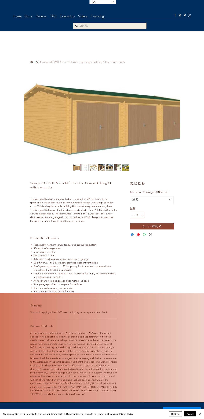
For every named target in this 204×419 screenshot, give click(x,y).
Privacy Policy (126, 413)
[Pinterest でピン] (138, 235)
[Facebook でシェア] (132, 235)
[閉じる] (200, 413)
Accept (190, 413)
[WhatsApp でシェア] (144, 235)
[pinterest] (184, 15)
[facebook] (175, 15)
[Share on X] (150, 235)
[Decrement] (133, 215)
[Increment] (142, 215)
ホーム (34, 61)
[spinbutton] (137, 215)
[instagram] (180, 15)
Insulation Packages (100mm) (149, 192)
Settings (175, 413)
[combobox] (152, 200)
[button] (189, 15)
